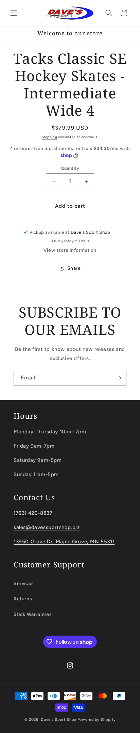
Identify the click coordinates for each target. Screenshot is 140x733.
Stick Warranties (33, 614)
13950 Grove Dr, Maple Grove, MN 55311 (64, 542)
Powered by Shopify (96, 719)
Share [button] (74, 268)
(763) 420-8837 (33, 513)
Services (24, 583)
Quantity (70, 168)
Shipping (49, 137)
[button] (13, 12)
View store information (70, 250)
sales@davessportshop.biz (47, 527)
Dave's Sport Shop (58, 719)
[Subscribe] (118, 378)
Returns (23, 599)
